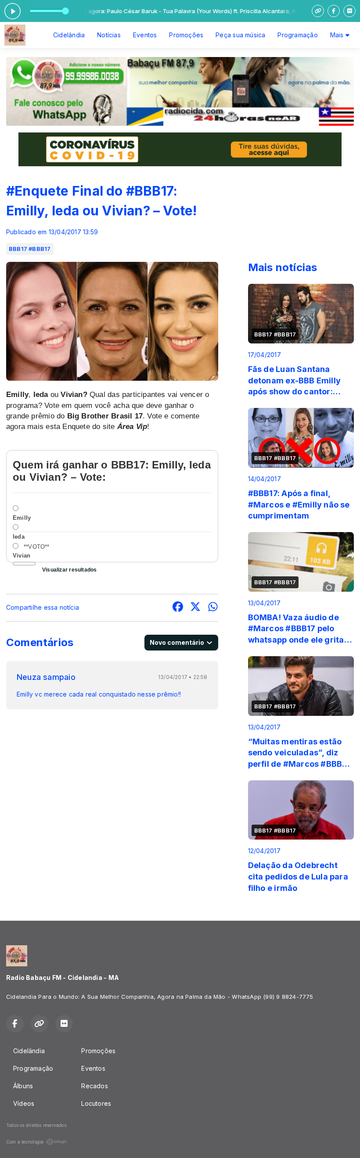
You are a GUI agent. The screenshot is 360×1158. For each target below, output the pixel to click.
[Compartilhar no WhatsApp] (213, 607)
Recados (94, 1086)
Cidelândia (69, 35)
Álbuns (23, 1086)
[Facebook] (334, 11)
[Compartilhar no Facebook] (178, 607)
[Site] (318, 11)
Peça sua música (240, 35)
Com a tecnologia (24, 1141)
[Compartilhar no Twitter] (195, 607)
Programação (297, 35)
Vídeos (23, 1103)
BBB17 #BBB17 (30, 248)
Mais (338, 35)
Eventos (145, 35)
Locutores (96, 1103)
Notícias (109, 35)
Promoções (186, 35)
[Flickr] (349, 11)
